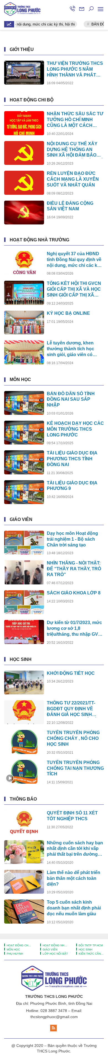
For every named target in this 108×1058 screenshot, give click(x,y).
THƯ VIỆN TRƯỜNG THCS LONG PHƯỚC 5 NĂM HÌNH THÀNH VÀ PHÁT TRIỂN (75, 69)
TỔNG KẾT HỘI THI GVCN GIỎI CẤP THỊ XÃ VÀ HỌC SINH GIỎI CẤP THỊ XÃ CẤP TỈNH (74, 289)
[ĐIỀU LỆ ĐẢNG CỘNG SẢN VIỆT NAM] (24, 212)
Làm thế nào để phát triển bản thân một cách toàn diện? (73, 878)
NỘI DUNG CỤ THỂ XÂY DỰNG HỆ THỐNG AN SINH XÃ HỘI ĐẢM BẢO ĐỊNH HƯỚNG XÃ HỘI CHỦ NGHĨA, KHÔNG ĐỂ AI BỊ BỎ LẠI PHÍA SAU (75, 149)
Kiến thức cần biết (91, 953)
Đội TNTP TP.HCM (90, 945)
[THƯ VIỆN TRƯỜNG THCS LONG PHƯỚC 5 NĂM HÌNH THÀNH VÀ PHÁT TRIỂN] (24, 73)
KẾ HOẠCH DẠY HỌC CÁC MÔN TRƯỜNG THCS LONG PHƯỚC (75, 429)
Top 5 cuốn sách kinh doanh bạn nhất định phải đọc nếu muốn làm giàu (74, 908)
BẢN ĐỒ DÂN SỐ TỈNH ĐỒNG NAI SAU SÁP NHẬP (71, 399)
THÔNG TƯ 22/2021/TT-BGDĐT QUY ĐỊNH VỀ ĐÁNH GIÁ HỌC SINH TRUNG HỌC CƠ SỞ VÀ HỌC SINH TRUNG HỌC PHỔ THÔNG (72, 709)
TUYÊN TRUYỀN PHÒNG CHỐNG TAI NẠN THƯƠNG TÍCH (75, 768)
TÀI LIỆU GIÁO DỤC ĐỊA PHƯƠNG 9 (72, 486)
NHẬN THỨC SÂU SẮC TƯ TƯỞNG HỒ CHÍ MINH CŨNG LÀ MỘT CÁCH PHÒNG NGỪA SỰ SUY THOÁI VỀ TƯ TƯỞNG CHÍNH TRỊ (75, 119)
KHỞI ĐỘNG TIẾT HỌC (71, 673)
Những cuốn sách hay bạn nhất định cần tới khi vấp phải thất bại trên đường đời (75, 848)
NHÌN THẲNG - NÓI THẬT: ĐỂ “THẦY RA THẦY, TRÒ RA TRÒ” (74, 569)
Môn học (20, 379)
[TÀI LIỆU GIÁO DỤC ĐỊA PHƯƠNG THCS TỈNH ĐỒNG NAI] (24, 462)
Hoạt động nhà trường (39, 239)
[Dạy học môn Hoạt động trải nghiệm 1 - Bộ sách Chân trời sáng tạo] (24, 542)
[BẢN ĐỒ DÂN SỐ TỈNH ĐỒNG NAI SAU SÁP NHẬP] (24, 403)
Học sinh (21, 659)
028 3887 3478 (53, 1010)
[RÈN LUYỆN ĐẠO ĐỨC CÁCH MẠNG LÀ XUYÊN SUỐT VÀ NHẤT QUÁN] (24, 183)
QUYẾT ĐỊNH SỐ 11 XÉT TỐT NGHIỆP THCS (72, 816)
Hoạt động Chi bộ (31, 100)
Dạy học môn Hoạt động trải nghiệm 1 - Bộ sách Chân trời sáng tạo (72, 539)
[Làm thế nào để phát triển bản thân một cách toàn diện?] (24, 882)
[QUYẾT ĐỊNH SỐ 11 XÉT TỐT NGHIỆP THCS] (24, 822)
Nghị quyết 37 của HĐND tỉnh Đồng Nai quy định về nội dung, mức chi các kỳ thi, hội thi (74, 259)
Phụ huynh (14, 953)
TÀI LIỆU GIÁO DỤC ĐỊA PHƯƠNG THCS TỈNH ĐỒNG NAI (72, 459)
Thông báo (23, 799)
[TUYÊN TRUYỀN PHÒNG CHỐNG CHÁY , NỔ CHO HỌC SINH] (24, 742)
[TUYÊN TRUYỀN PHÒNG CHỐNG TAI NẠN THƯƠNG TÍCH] (24, 772)
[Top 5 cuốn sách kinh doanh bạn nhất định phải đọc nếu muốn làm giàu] (24, 911)
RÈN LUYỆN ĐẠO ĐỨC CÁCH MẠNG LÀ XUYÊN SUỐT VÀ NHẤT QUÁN (73, 179)
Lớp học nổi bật (55, 953)
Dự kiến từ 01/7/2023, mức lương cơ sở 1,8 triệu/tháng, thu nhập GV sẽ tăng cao (74, 628)
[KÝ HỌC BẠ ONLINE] (24, 322)
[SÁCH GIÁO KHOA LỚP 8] (24, 602)
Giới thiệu (22, 49)
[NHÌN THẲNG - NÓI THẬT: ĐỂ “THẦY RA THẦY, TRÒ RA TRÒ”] (24, 572)
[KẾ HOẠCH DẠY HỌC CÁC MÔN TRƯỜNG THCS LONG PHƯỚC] (24, 432)
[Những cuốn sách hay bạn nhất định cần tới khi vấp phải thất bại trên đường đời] (24, 852)
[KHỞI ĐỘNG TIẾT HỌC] (24, 682)
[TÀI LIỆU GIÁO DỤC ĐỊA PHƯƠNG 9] (24, 492)
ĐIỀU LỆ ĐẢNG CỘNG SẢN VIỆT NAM (70, 206)
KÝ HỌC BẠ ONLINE (68, 313)
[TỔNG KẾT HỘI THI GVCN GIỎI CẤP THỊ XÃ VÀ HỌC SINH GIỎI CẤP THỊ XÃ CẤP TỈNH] (24, 293)
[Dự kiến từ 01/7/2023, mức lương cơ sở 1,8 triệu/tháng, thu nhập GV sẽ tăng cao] (24, 632)
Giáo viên (21, 519)
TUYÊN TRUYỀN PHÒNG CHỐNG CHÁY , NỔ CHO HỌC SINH (73, 738)
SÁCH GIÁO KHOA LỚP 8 (74, 593)
